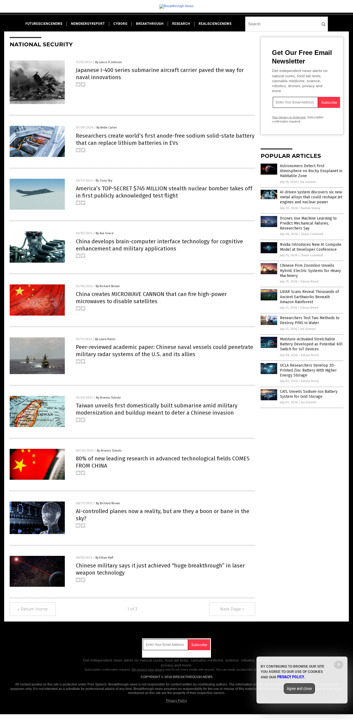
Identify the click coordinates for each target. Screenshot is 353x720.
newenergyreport (88, 24)
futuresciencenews (43, 24)
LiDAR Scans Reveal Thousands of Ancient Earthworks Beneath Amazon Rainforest (309, 296)
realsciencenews (215, 24)
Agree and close (299, 688)
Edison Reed (310, 281)
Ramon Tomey (310, 208)
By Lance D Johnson (108, 62)
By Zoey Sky (104, 180)
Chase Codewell (312, 234)
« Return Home (33, 609)
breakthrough (150, 24)
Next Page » (232, 609)
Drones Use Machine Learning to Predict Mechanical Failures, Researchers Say (308, 223)
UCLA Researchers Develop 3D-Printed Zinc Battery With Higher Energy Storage (308, 370)
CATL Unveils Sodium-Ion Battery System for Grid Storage (309, 394)
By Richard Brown (108, 286)
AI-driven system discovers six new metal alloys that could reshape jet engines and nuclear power (311, 197)
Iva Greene (308, 182)
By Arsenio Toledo (108, 397)
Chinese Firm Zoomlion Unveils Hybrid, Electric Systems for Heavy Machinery (310, 270)
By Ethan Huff (104, 557)
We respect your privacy (148, 669)
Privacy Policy (176, 701)
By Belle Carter (107, 127)
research (181, 24)
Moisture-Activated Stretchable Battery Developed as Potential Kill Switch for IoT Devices (311, 344)
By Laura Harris (105, 339)
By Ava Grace (105, 233)
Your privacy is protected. (289, 117)
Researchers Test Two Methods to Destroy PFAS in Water (309, 320)
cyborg (120, 24)
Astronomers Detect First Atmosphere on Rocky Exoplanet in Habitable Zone (311, 171)
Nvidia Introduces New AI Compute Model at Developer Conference (310, 247)
